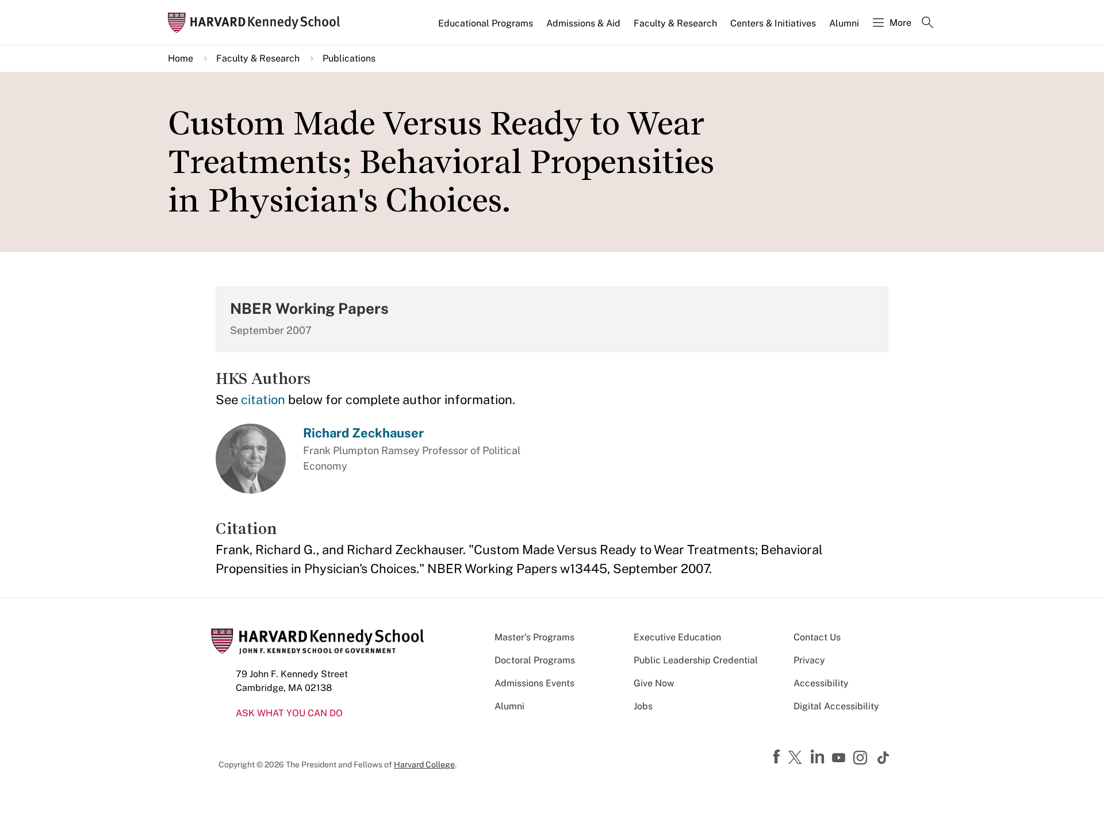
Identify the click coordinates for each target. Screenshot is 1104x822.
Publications (349, 58)
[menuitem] (486, 28)
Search (927, 23)
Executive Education (677, 637)
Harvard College (424, 764)
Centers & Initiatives (773, 23)
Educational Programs (485, 23)
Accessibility (821, 683)
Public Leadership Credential (696, 660)
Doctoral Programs (534, 660)
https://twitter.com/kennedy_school (797, 758)
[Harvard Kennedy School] (257, 23)
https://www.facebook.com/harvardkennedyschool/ (778, 757)
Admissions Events (534, 683)
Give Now (654, 683)
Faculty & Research (675, 23)
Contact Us (817, 637)
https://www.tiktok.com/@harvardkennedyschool (883, 758)
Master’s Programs (534, 637)
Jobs (643, 706)
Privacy (809, 660)
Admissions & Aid (583, 23)
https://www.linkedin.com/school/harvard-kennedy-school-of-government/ (818, 757)
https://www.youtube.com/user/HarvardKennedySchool (840, 758)
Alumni (844, 23)
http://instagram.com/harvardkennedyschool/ (862, 759)
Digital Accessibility (836, 706)
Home (180, 58)
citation (263, 399)
